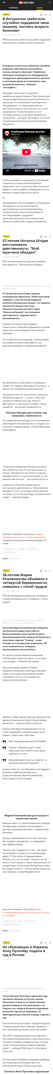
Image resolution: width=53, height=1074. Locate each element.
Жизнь (40, 8)
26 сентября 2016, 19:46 (12, 35)
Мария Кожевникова (12, 924)
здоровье (21, 549)
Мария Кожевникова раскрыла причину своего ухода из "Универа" (26, 912)
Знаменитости (9, 549)
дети (20, 921)
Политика (13, 8)
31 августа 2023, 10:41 (11, 959)
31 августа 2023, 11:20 (11, 591)
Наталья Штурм (10, 552)
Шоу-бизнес (33, 549)
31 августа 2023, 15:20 (11, 257)
